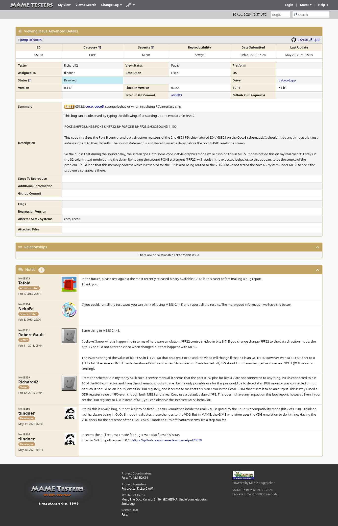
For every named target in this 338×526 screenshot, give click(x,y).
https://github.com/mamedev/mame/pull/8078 (167, 440)
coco (89, 106)
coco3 (99, 106)
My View (64, 5)
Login (289, 5)
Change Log (110, 5)
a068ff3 (176, 95)
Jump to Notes (31, 39)
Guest (304, 5)
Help (321, 5)
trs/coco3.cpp (308, 39)
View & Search (85, 5)
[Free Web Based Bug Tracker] (243, 478)
